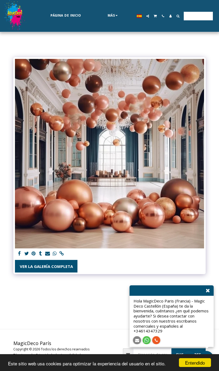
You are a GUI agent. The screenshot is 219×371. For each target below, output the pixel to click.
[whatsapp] (54, 253)
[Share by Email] (47, 253)
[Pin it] (33, 253)
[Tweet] (26, 253)
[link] (61, 253)
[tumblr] (40, 253)
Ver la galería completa (46, 266)
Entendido (195, 362)
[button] (147, 16)
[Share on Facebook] (19, 253)
